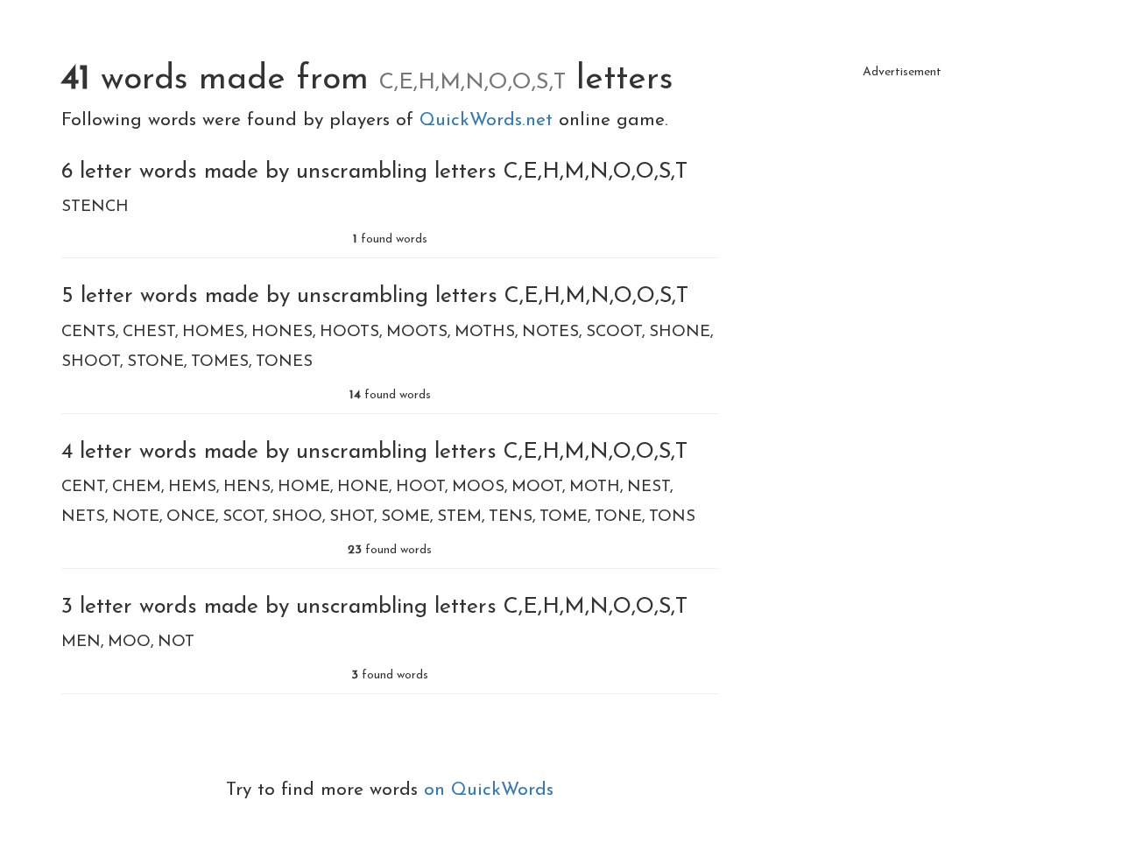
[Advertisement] (902, 210)
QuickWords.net (489, 120)
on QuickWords (488, 790)
